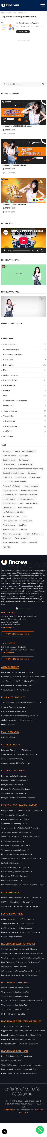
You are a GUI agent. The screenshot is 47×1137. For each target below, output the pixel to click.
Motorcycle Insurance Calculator (14, 845)
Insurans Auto (9, 499)
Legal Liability (31, 503)
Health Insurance (31, 486)
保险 (24, 542)
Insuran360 (25, 421)
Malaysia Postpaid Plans (11, 785)
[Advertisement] (23, 59)
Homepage (5, 672)
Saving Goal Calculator (10, 863)
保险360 (25, 431)
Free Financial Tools (24, 685)
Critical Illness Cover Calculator (14, 819)
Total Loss (7, 538)
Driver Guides (24, 365)
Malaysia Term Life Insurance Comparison (18, 798)
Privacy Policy (28, 902)
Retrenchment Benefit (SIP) (12, 824)
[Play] (4, 250)
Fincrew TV (29, 681)
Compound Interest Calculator (13, 850)
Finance (24, 370)
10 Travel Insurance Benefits (27, 23)
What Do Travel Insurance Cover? (15, 987)
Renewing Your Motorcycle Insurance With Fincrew (22, 953)
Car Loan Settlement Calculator (14, 815)
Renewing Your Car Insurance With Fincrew (19, 949)
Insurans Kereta (9, 503)
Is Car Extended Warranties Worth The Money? (20, 971)
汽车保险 (6, 547)
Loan (24, 395)
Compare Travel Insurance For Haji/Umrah (18, 716)
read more (23, 31)
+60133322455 (7, 652)
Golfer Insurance (8, 724)
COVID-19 (7, 477)
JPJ (21, 503)
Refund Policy (7, 906)
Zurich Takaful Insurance (30, 932)
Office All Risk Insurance (28, 702)
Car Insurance (8, 464)
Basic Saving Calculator (28, 858)
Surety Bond (24, 406)
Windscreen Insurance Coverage (14, 832)
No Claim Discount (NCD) (13, 512)
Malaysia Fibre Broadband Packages (15, 789)
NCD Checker (34, 810)
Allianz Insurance (8, 919)
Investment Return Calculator (13, 867)
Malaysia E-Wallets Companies (13, 780)
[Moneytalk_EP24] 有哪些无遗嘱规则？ (15, 165)
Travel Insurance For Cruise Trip (14, 1005)
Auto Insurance (24, 344)
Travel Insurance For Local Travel (14, 996)
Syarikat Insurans (10, 529)
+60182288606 (7, 627)
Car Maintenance (25, 464)
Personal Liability (10, 521)
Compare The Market (10, 676)
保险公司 (33, 542)
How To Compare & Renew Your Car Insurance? (20, 962)
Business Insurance (24, 349)
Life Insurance (24, 385)
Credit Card (24, 360)
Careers (9, 681)
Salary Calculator (30, 837)
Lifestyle (24, 390)
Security (36, 906)
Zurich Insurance (8, 928)
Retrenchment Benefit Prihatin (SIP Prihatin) (19, 828)
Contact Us (24, 690)
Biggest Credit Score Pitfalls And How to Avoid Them (23, 1030)
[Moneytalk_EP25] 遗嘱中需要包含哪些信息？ (17, 126)
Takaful (24, 529)
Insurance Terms (24, 380)
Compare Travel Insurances (12, 711)
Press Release (32, 897)
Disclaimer (14, 902)
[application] (23, 240)
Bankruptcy (24, 455)
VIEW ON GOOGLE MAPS (17, 634)
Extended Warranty (18, 481)
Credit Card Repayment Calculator (15, 872)
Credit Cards (21, 477)
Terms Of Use (22, 906)
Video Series (24, 416)
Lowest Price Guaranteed (11, 897)
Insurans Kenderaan (26, 499)
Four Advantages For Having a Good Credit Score (21, 1035)
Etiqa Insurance (25, 928)
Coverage (32, 473)
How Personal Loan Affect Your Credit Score (19, 1069)
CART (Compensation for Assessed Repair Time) (23, 468)
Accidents (7, 451)
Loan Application (25, 508)
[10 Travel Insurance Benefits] (7, 26)
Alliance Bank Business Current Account (17, 754)
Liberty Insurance (8, 932)
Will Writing (24, 436)
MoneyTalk (10, 129)
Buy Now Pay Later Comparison (14, 776)
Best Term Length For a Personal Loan (16, 1056)
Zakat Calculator (8, 858)
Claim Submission (8, 690)
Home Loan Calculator (10, 880)
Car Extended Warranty (24, 354)
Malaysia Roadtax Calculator (12, 810)
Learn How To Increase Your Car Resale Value (20, 975)
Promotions (40, 676)
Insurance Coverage (29, 490)
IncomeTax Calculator (10, 837)
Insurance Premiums (28, 495)
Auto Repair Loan (8, 737)
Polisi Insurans (9, 525)
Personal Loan (26, 521)
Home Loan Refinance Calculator (14, 876)
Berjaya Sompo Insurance (11, 936)
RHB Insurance (25, 919)
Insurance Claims (10, 490)
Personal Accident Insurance (24, 401)
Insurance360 (25, 426)
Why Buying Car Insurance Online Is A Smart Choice (22, 958)
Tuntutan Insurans (10, 542)
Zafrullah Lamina (24, 26)
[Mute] (38, 250)
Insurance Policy (9, 495)
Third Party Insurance (33, 534)
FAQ (18, 681)
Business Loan (9, 460)
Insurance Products (22, 672)
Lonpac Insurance (27, 923)
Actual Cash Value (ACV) (25, 451)
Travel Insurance (24, 411)
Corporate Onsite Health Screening (15, 763)
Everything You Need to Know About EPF (18, 1039)
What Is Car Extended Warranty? (14, 966)
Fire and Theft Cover (11, 486)
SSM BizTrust (10, 1109)
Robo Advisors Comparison (12, 793)
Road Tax (22, 525)
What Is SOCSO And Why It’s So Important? (19, 1044)
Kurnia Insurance (8, 923)
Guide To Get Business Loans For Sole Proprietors (21, 1065)
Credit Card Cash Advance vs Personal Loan (19, 1073)
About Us (27, 676)
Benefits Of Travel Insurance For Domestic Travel (21, 1001)
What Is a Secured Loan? (11, 1060)
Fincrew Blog (6, 685)
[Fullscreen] (42, 250)
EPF (4, 481)
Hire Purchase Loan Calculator (13, 885)
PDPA (3, 902)
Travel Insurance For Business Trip (15, 992)
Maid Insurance (26, 720)
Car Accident (23, 460)
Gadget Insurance (24, 375)
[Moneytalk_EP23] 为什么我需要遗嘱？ (15, 204)
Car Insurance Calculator (11, 841)
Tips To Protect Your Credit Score (15, 1026)
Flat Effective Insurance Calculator (15, 854)
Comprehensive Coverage (13, 473)
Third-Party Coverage (12, 534)
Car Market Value (37, 885)
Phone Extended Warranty (12, 759)
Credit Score (35, 477)
